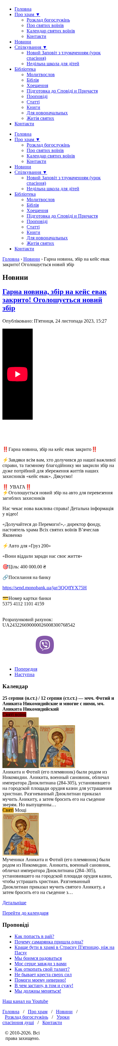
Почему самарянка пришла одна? (49, 941)
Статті (33, 101)
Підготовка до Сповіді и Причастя (62, 90)
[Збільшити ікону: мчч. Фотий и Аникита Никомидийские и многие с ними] (20, 766)
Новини (23, 41)
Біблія (33, 80)
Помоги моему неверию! (40, 980)
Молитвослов (41, 74)
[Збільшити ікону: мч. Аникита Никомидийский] (20, 854)
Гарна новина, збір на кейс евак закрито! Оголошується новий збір (54, 300)
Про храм (38, 1011)
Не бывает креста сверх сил (43, 974)
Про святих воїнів (45, 25)
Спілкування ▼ (31, 47)
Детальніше (14, 902)
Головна (23, 9)
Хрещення (37, 85)
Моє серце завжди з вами (41, 963)
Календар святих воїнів (51, 30)
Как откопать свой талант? (42, 969)
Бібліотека (25, 69)
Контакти (36, 36)
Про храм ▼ (27, 14)
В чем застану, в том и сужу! (44, 985)
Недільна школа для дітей (53, 63)
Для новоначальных (47, 112)
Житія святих (40, 118)
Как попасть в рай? (34, 936)
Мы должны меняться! (38, 991)
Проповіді (37, 96)
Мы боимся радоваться (38, 958)
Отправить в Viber (45, 645)
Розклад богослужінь (48, 19)
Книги (33, 107)
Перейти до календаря (25, 913)
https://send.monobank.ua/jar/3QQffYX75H (44, 587)
